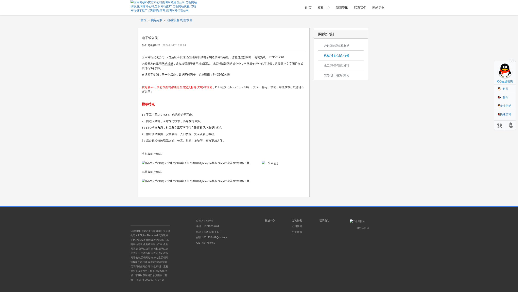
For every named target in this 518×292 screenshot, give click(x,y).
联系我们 (360, 7)
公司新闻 (297, 226)
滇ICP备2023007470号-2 (150, 279)
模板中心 (324, 7)
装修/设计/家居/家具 (336, 75)
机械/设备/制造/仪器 (179, 20)
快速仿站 (505, 114)
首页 (143, 20)
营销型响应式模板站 (336, 45)
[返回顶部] (511, 125)
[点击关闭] (511, 60)
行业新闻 (297, 231)
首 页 (308, 7)
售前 (505, 89)
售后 (505, 97)
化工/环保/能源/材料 (336, 65)
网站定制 (378, 7)
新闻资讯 (342, 7)
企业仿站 (505, 106)
